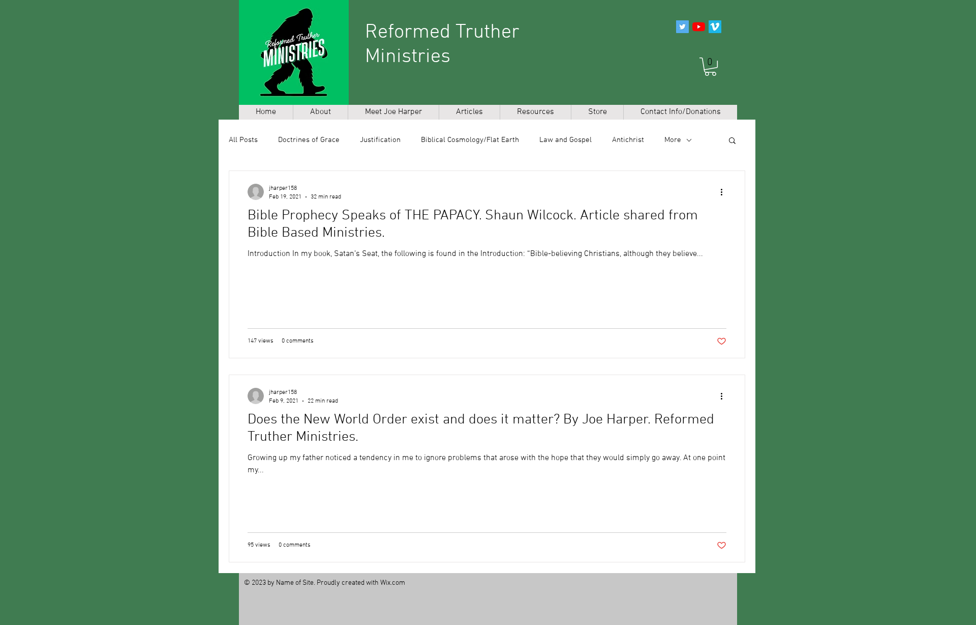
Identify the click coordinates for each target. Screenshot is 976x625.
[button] (710, 67)
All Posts (243, 140)
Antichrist (628, 140)
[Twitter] (682, 26)
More (672, 140)
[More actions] (725, 192)
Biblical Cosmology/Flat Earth (470, 140)
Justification (380, 140)
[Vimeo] (715, 26)
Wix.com (392, 583)
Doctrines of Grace (309, 140)
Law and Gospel (565, 140)
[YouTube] (698, 26)
